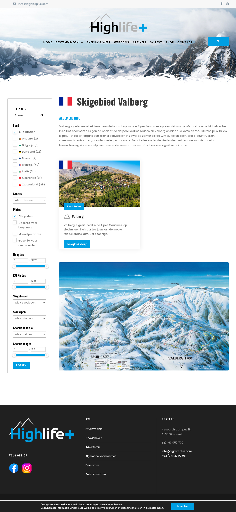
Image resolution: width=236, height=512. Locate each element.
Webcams (121, 42)
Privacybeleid (94, 429)
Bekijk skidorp (77, 244)
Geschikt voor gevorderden (27, 243)
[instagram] (227, 4)
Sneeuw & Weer (99, 42)
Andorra (29, 138)
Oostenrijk (31, 178)
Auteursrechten (96, 474)
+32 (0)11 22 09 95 (174, 456)
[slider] (14, 266)
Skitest (156, 42)
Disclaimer (92, 465)
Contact (185, 42)
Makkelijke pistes (30, 234)
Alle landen (27, 132)
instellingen (156, 508)
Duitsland (31, 152)
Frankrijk (30, 165)
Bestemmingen (67, 42)
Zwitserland (33, 184)
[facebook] (221, 4)
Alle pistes (26, 216)
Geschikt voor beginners (27, 225)
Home (47, 42)
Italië (28, 171)
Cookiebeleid (94, 438)
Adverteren (93, 447)
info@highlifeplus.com (33, 4)
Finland (29, 158)
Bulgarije (30, 145)
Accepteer (182, 506)
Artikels (139, 42)
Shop (169, 42)
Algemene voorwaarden (101, 456)
